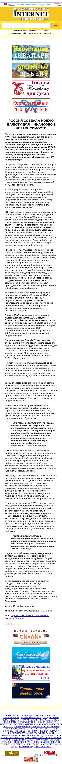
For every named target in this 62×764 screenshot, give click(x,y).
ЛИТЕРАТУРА (20, 724)
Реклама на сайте (19, 33)
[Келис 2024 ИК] (31, 673)
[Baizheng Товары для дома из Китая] (31, 89)
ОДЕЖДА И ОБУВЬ (49, 729)
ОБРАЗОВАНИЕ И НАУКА (15, 729)
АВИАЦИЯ (10, 715)
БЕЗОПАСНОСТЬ (11, 718)
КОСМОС (41, 722)
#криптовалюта (41, 615)
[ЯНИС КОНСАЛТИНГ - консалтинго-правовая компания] (31, 655)
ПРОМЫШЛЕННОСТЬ (11, 735)
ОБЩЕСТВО (33, 729)
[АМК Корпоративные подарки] (31, 107)
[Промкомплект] (31, 71)
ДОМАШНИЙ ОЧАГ (20, 720)
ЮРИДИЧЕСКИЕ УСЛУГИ (40, 746)
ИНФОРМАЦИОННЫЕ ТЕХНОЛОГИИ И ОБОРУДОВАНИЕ (31, 721)
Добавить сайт (20, 31)
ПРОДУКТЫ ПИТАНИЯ (42, 733)
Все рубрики (34, 31)
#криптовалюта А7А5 (22, 615)
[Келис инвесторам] (31, 691)
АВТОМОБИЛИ (23, 715)
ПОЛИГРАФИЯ (24, 733)
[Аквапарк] (31, 53)
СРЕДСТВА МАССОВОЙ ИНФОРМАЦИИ (29, 740)
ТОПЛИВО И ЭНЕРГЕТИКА (13, 744)
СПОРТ (6, 740)
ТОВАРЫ (55, 742)
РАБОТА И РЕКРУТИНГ (32, 735)
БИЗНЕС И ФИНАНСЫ (31, 718)
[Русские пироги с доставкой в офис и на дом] (31, 637)
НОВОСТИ (8, 726)
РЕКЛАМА (49, 735)
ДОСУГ (34, 720)
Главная (44, 31)
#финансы (19, 618)
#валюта (9, 618)
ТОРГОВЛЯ (32, 744)
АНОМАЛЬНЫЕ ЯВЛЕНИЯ (43, 715)
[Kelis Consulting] (31, 6)
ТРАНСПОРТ (44, 744)
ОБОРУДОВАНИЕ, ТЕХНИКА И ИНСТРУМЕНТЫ (36, 726)
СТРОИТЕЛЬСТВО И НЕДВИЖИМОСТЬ (31, 742)
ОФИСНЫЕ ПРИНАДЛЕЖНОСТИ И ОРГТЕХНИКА (25, 731)
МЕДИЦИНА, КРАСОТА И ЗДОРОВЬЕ (44, 724)
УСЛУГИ (23, 746)
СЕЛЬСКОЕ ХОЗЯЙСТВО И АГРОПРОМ (43, 738)
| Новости (46, 33)
